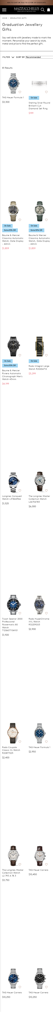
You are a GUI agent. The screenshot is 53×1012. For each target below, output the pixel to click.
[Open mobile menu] (4, 9)
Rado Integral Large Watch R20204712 (39, 367)
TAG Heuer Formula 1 (13, 97)
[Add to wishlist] (19, 91)
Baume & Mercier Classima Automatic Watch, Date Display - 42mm (13, 239)
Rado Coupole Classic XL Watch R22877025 (11, 750)
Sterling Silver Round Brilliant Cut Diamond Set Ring (39, 105)
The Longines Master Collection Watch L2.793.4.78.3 (13, 872)
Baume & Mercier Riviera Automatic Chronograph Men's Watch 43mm (12, 374)
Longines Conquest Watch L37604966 (12, 497)
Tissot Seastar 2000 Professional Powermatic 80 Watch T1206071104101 (12, 624)
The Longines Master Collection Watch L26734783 (39, 499)
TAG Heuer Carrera (38, 869)
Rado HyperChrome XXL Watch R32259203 (39, 621)
